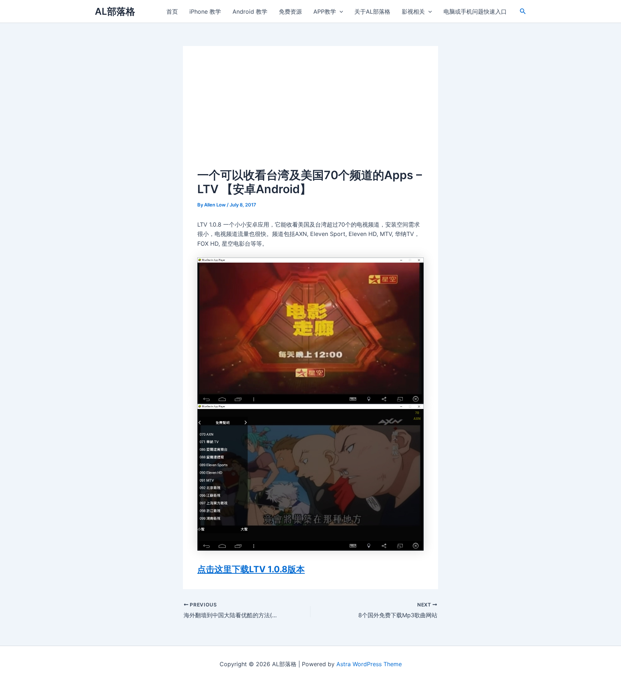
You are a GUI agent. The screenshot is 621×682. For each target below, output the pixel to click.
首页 (172, 11)
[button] (523, 11)
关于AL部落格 (372, 11)
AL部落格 (115, 11)
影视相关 (413, 11)
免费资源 (290, 11)
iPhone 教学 (205, 11)
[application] (339, 12)
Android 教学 (250, 11)
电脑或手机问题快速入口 (475, 11)
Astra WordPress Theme (369, 664)
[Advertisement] (310, 114)
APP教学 (324, 11)
